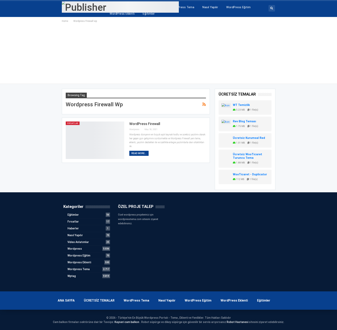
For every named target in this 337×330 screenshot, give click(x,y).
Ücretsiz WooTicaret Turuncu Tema (247, 156)
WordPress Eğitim (238, 7)
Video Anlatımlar (78, 242)
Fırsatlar (72, 123)
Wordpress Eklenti (79, 262)
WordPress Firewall (144, 124)
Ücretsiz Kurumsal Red (249, 138)
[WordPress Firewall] (95, 140)
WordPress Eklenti (122, 13)
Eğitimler (149, 13)
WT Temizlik (241, 105)
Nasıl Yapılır (210, 7)
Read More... (138, 153)
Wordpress (74, 248)
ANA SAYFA (66, 300)
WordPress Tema (182, 7)
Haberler (73, 228)
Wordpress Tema (78, 269)
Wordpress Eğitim (78, 255)
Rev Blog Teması (244, 121)
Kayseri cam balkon (126, 322)
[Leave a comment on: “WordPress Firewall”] (204, 129)
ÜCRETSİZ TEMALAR (99, 300)
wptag (71, 276)
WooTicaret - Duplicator (250, 174)
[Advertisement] (168, 52)
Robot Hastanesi (237, 322)
